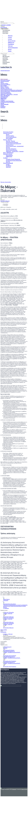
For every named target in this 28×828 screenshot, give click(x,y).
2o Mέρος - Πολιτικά (7, 619)
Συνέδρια (3, 99)
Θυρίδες (2, 105)
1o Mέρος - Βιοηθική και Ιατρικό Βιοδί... (11, 652)
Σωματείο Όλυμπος (5, 81)
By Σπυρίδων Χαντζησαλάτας (9, 655)
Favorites (7, 70)
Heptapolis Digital (4, 96)
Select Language (4, 79)
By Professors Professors (8, 650)
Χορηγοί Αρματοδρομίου (6, 93)
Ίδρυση (2, 82)
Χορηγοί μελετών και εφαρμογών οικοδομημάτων (11, 90)
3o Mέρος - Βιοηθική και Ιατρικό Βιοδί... (11, 663)
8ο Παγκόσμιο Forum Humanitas (7, 102)
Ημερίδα (2, 103)
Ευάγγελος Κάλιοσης (5, 201)
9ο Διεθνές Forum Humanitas (7, 101)
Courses (2, 70)
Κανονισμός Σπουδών (5, 80)
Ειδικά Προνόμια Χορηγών (6, 89)
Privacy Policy (3, 812)
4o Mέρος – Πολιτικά (7, 634)
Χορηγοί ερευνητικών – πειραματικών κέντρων (11, 91)
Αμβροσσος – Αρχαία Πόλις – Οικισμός (9, 94)
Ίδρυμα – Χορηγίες (5, 86)
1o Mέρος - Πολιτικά (7, 613)
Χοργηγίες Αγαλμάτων (5, 92)
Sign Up (8, 825)
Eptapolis (14, 789)
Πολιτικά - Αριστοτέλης (6, 182)
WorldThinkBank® (4, 104)
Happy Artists (24, 789)
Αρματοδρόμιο (4, 97)
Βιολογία (5, 648)
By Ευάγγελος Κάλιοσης (8, 616)
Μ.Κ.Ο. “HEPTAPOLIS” (5, 95)
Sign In (11, 825)
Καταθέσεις (3, 106)
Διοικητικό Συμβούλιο (5, 84)
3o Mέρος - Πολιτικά (7, 624)
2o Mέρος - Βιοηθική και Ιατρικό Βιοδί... (11, 657)
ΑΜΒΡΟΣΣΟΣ (3, 98)
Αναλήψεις (3, 107)
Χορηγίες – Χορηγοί (5, 87)
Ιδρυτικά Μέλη (4, 85)
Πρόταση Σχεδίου (4, 83)
